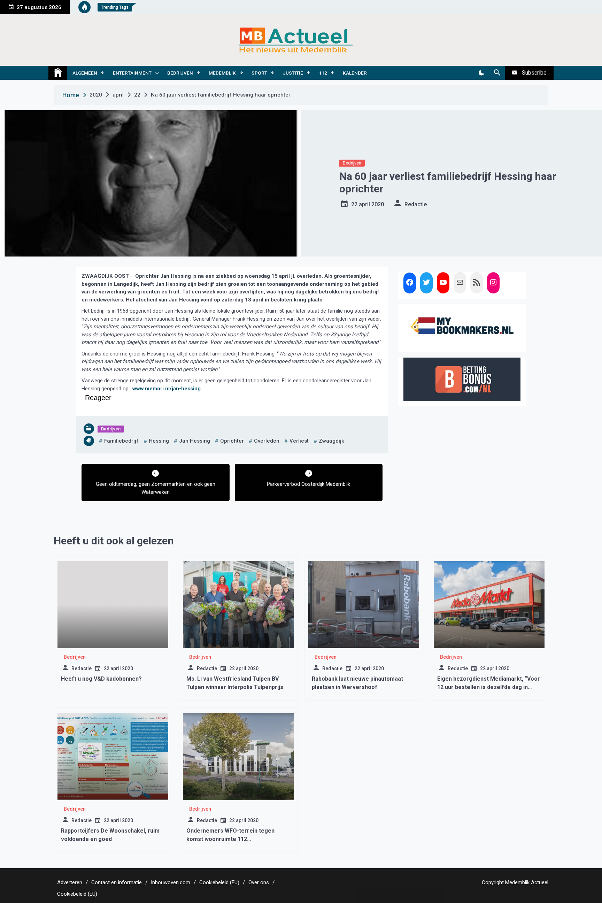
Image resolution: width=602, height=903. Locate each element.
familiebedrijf (121, 441)
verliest (299, 441)
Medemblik (222, 73)
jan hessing (194, 441)
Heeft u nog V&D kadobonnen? (101, 678)
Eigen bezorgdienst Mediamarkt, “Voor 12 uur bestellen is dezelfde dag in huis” (488, 687)
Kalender (355, 73)
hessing (159, 441)
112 (323, 73)
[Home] (57, 73)
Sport (259, 73)
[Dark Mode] (481, 73)
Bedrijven (180, 73)
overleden (266, 441)
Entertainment (132, 73)
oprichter (232, 441)
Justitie (293, 73)
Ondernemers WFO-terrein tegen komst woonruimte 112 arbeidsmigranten (230, 839)
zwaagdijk (331, 441)
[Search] (497, 73)
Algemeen (84, 73)
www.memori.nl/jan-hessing (166, 388)
